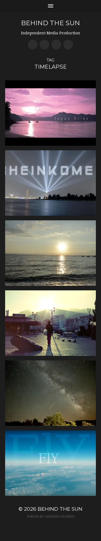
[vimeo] (56, 44)
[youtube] (44, 44)
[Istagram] (68, 44)
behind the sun (50, 23)
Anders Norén (59, 516)
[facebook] (32, 44)
